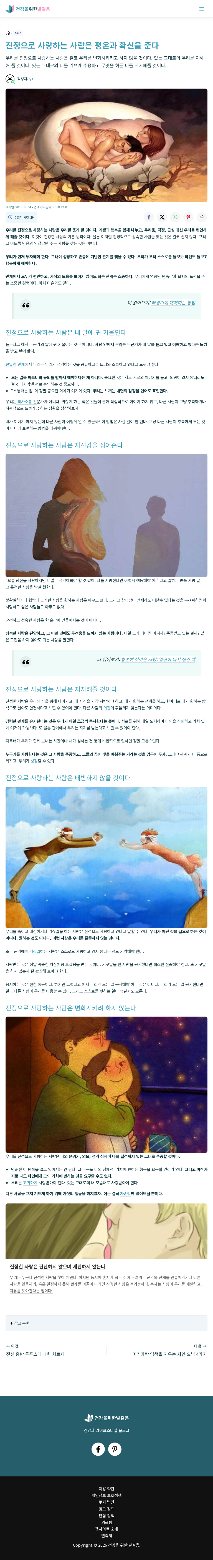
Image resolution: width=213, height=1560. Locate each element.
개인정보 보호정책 (106, 1495)
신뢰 (180, 721)
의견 (106, 708)
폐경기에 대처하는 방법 (173, 302)
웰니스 (18, 33)
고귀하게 (30, 1182)
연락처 (106, 1535)
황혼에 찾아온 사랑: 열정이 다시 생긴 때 (158, 659)
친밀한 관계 (15, 364)
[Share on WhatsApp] (175, 217)
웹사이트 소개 (106, 1529)
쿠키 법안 (106, 1502)
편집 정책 (106, 1515)
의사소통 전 (26, 401)
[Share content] (201, 217)
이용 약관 (106, 1488)
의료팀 (106, 1522)
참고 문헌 (21, 1323)
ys (31, 78)
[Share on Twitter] (162, 217)
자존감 (125, 1193)
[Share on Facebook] (148, 217)
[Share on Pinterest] (188, 217)
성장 (33, 761)
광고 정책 (106, 1509)
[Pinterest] (114, 1449)
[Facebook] (98, 1449)
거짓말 (34, 951)
